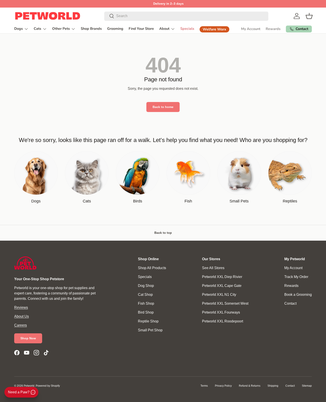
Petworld (29, 385)
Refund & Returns (249, 385)
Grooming (115, 28)
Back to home (163, 107)
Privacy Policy (223, 385)
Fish (188, 201)
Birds (137, 201)
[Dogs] (36, 173)
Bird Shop (146, 312)
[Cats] (86, 173)
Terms (204, 385)
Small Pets (239, 201)
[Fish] (188, 173)
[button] (309, 16)
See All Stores (213, 268)
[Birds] (137, 173)
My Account (250, 28)
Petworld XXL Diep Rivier (222, 277)
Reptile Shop (148, 321)
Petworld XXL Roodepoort (222, 321)
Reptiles (290, 201)
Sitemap (307, 385)
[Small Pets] (239, 173)
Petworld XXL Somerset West (225, 303)
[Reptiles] (290, 173)
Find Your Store (141, 28)
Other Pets (61, 28)
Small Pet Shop (150, 330)
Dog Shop (146, 286)
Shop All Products (152, 268)
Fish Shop (146, 303)
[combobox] (186, 16)
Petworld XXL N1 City (219, 294)
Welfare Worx (214, 29)
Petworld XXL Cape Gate (222, 286)
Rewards (273, 28)
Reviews (21, 307)
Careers (20, 325)
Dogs (18, 28)
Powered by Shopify (48, 385)
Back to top (163, 232)
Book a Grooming (298, 294)
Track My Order (296, 277)
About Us (21, 316)
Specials (187, 28)
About (164, 28)
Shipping (272, 385)
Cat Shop (145, 294)
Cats (37, 28)
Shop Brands (91, 28)
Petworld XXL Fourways (221, 312)
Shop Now (28, 338)
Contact (290, 303)
